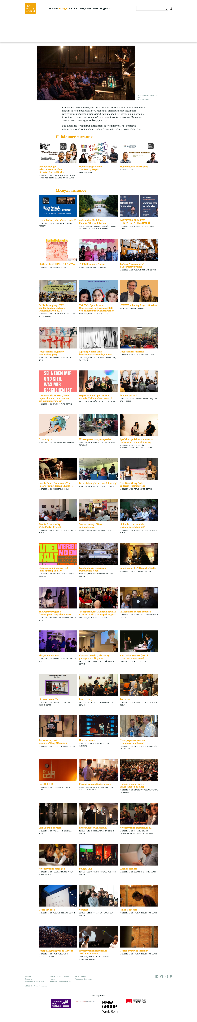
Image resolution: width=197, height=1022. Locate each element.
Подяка (28, 976)
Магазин (93, 8)
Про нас (73, 8)
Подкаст (105, 8)
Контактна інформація (59, 976)
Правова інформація (83, 979)
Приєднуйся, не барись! (35, 981)
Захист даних (80, 976)
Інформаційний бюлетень (61, 981)
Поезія (53, 8)
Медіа (83, 8)
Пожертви (29, 979)
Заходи (63, 8)
